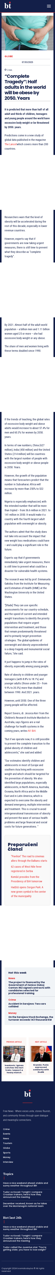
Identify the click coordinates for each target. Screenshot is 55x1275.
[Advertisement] (27, 182)
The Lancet (11, 144)
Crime (12, 1000)
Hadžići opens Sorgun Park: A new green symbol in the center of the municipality (28, 892)
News (11, 978)
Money (12, 1013)
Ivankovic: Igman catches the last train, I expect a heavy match (14, 1069)
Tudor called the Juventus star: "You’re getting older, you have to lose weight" (24, 1248)
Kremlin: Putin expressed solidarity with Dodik (41, 1068)
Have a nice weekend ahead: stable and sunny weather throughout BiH (25, 1184)
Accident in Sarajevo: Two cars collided (27, 1005)
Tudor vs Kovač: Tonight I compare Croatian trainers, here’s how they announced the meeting (22, 1195)
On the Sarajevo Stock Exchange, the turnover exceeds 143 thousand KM (30, 1018)
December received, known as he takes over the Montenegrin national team (25, 1205)
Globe (9, 56)
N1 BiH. (32, 730)
